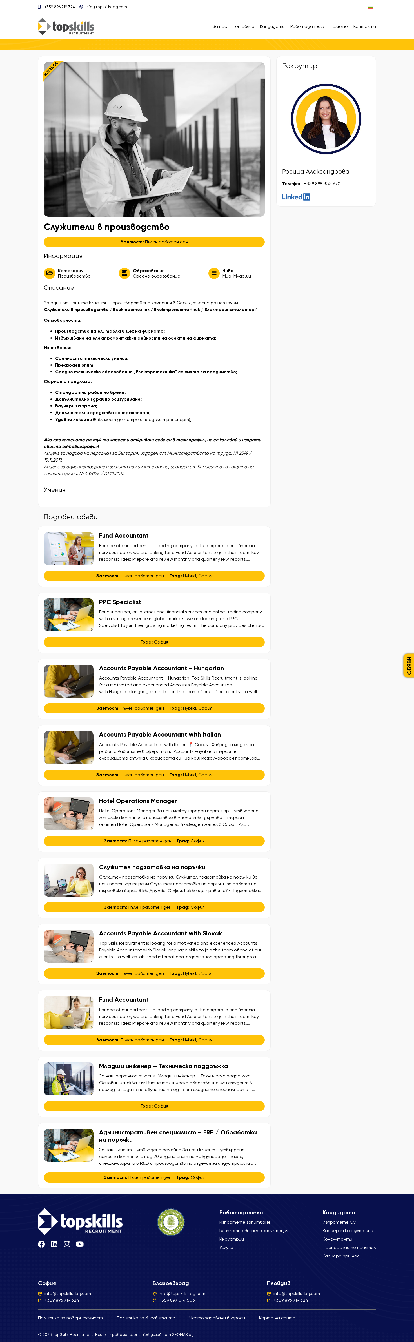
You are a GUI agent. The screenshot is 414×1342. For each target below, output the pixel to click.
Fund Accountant (124, 535)
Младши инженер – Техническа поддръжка (163, 1066)
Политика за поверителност (70, 1318)
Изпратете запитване (245, 1222)
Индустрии (231, 1239)
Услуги (226, 1247)
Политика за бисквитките (146, 1318)
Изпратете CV (339, 1222)
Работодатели (307, 26)
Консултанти (337, 1239)
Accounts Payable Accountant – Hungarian (162, 668)
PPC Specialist (120, 602)
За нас (220, 26)
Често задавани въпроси (217, 1318)
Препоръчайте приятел (349, 1247)
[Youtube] (79, 1244)
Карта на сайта (277, 1318)
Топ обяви (243, 26)
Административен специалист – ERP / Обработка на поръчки (178, 1135)
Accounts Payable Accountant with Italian (160, 734)
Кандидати (272, 26)
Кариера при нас (341, 1256)
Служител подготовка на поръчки (152, 867)
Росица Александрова (316, 171)
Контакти (364, 26)
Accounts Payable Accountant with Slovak (160, 933)
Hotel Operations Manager (138, 801)
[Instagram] (66, 1244)
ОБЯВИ (409, 665)
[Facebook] (41, 1244)
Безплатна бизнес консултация (253, 1230)
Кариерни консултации (348, 1230)
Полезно (339, 26)
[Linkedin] (54, 1244)
